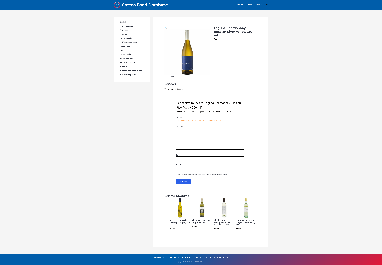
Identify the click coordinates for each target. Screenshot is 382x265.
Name (178, 155)
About (202, 257)
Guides (249, 5)
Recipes (194, 257)
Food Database (184, 257)
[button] (267, 5)
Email (178, 165)
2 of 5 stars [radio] (190, 120)
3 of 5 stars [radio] (199, 120)
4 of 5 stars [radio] (208, 120)
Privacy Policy (222, 257)
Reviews (259, 5)
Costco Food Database (145, 4)
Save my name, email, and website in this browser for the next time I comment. (203, 174)
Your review (180, 126)
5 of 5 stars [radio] (218, 120)
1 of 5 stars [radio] (180, 120)
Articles (240, 5)
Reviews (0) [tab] (174, 77)
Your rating (179, 117)
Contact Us (210, 257)
